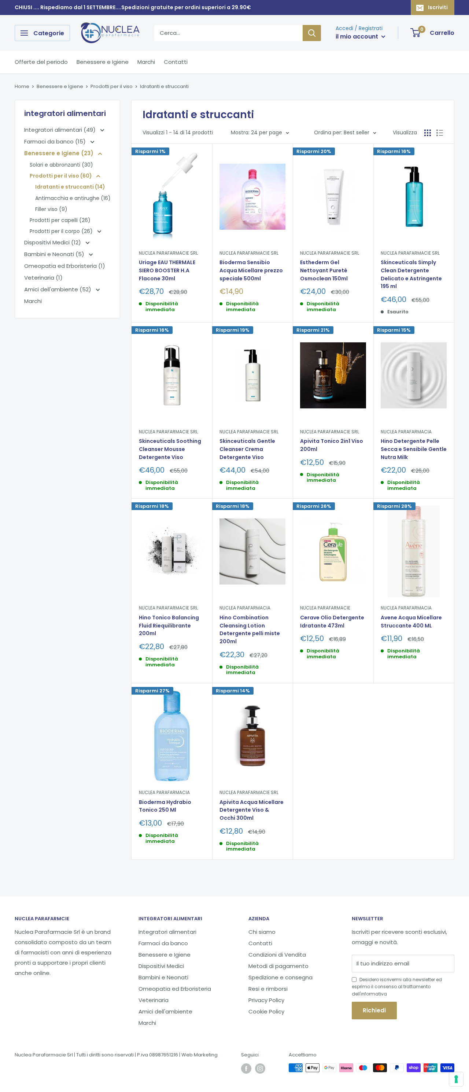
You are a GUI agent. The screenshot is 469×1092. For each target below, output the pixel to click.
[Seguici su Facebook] (246, 1068)
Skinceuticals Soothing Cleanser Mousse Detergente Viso (170, 449)
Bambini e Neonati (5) (55, 254)
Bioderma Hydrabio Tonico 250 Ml (165, 806)
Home (22, 86)
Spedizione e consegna (280, 977)
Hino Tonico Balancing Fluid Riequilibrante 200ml (169, 625)
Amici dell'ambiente (165, 1011)
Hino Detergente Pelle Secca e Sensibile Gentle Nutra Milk (414, 449)
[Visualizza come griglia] (427, 133)
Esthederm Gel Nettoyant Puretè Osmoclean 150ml (324, 270)
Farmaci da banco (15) (55, 141)
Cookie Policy (266, 1011)
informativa (374, 994)
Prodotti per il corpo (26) (62, 231)
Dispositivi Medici (161, 966)
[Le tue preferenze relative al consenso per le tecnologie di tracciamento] (456, 1079)
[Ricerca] (312, 33)
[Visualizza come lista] (439, 133)
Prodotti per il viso (112, 86)
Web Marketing (199, 1054)
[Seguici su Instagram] (260, 1068)
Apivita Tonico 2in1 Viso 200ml (331, 445)
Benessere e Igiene (103, 62)
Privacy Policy (266, 1000)
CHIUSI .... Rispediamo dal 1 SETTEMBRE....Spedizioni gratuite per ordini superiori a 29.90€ (133, 7)
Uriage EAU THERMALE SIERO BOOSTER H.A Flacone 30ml (167, 270)
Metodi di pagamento (278, 966)
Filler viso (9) (51, 209)
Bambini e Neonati (163, 977)
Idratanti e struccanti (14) (70, 186)
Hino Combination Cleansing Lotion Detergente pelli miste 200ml (249, 629)
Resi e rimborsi (268, 989)
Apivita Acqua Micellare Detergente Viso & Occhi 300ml (251, 810)
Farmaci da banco (163, 943)
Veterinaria (154, 1000)
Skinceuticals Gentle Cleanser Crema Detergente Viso (247, 449)
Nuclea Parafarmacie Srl (168, 253)
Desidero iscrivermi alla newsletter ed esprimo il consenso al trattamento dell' (397, 986)
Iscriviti (438, 7)
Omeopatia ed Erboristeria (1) (64, 266)
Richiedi (374, 1010)
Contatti (176, 62)
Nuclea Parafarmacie (325, 608)
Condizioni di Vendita (277, 954)
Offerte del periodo (41, 62)
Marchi (146, 62)
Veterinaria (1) (43, 277)
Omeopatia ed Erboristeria (175, 989)
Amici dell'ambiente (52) (58, 289)
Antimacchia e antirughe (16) (73, 198)
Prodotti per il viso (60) (61, 175)
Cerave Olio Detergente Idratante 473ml (332, 621)
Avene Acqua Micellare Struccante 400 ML (411, 621)
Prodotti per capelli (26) (60, 220)
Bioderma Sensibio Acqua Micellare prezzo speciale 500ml (251, 270)
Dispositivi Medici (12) (53, 242)
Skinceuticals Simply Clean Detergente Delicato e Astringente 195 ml (411, 274)
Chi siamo (262, 932)
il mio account (358, 36)
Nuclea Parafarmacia (406, 432)
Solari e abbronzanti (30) (61, 164)
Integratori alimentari (167, 932)
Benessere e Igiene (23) (59, 153)
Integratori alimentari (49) (60, 130)
